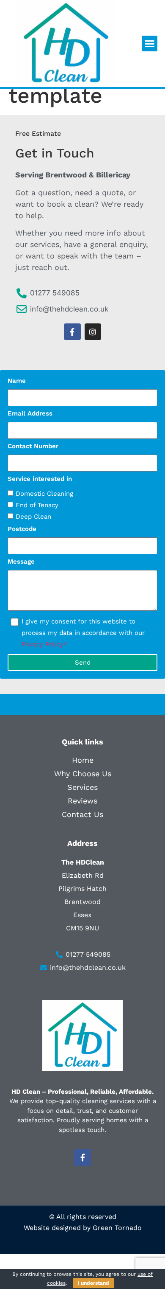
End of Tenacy (37, 505)
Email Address (30, 413)
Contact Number (33, 446)
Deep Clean (33, 516)
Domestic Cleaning (44, 493)
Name (17, 381)
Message (21, 562)
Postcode (22, 529)
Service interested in (40, 479)
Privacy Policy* (44, 644)
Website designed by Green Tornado (83, 1228)
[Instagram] (93, 331)
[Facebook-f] (72, 331)
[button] (150, 44)
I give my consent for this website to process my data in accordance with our (83, 633)
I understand (93, 1283)
